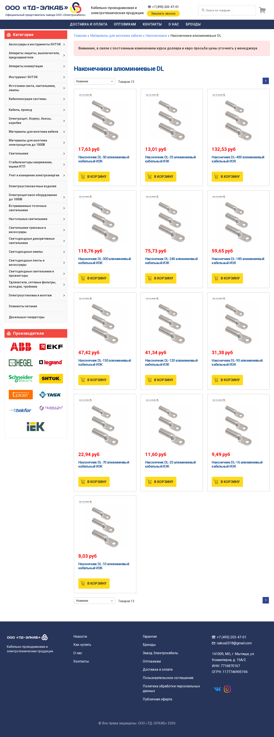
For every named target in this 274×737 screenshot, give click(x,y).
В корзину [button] (96, 177)
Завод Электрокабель (160, 653)
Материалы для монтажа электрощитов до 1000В (28, 142)
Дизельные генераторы (27, 317)
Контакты (152, 24)
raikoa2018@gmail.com (234, 643)
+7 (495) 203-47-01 (165, 7)
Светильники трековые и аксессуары (27, 230)
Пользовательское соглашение (168, 678)
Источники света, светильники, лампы (32, 88)
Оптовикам (125, 24)
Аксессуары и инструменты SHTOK (35, 44)
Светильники (18, 153)
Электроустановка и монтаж (30, 295)
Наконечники (156, 36)
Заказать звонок (163, 13)
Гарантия (150, 636)
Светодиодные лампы (26, 251)
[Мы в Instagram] (227, 689)
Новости (80, 636)
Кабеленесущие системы (27, 99)
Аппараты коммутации (26, 66)
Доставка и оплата (88, 24)
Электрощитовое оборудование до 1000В (33, 197)
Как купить (82, 645)
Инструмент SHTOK (23, 77)
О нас (173, 24)
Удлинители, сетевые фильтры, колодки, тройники (32, 284)
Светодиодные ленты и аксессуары (27, 262)
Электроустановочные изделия (32, 186)
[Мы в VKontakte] (217, 689)
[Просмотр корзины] (262, 10)
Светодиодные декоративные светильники (32, 241)
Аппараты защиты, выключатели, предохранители (34, 55)
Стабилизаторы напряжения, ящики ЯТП (30, 164)
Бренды (193, 24)
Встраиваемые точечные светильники (27, 208)
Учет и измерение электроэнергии (34, 175)
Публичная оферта (157, 699)
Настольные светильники (28, 219)
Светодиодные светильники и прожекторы (31, 273)
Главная (80, 36)
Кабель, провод (20, 109)
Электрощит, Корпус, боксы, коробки (30, 121)
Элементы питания (23, 306)
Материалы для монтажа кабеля (116, 36)
